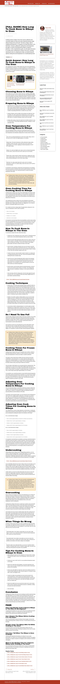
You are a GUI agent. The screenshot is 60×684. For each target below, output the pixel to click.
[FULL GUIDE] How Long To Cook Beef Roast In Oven (46, 117)
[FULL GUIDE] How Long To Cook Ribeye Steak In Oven (19, 652)
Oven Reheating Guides (45, 146)
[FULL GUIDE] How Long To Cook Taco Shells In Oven (46, 120)
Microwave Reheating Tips (45, 143)
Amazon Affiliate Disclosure (13, 681)
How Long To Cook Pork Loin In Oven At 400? (47, 123)
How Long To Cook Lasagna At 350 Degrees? (46, 101)
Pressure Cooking (44, 147)
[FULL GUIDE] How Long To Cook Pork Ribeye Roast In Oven (20, 654)
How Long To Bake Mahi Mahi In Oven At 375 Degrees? (47, 95)
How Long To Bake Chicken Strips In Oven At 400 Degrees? (47, 92)
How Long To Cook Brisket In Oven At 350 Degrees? (47, 114)
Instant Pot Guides (44, 142)
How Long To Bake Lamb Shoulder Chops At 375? (47, 89)
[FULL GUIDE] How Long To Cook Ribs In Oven (47, 110)
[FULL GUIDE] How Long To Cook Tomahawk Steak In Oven (19, 661)
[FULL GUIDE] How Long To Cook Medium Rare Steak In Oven (20, 665)
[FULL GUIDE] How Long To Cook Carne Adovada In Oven (46, 129)
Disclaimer (19, 681)
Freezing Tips (37, 3)
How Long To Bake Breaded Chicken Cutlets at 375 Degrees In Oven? (46, 98)
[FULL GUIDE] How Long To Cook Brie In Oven (47, 126)
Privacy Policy (24, 681)
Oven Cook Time (30, 3)
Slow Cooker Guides (44, 149)
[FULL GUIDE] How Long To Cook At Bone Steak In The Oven (20, 656)
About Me (28, 681)
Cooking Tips (44, 3)
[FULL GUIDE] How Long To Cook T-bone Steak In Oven (19, 659)
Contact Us (6, 681)
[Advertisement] (30, 16)
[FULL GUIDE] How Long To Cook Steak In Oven (17, 663)
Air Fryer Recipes (51, 3)
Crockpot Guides (44, 139)
